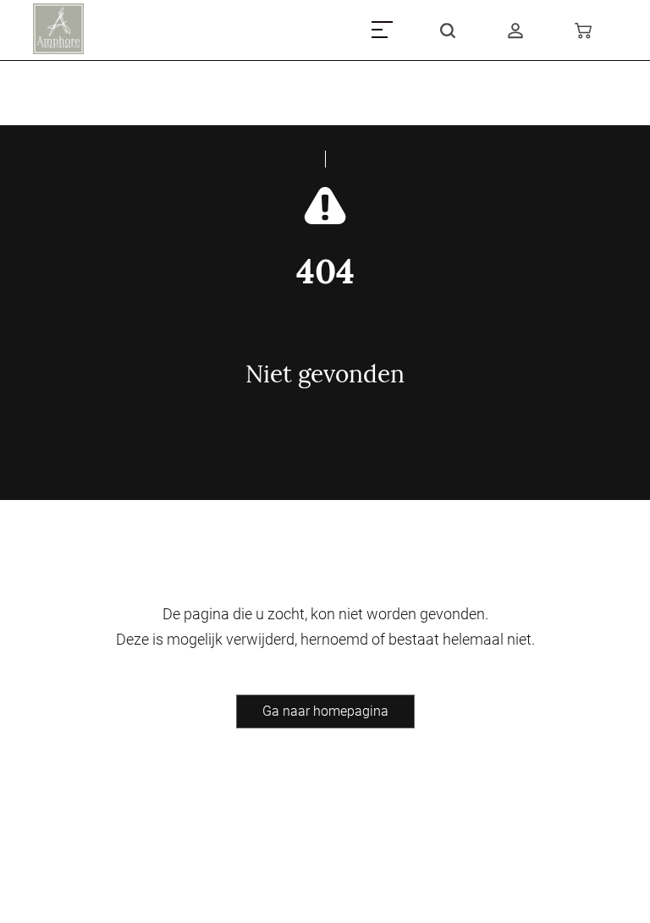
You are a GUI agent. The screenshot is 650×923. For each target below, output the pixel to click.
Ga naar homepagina (325, 711)
